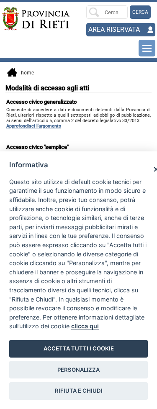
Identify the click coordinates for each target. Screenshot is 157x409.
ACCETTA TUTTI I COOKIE (79, 348)
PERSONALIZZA (78, 369)
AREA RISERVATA (114, 29)
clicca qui (85, 326)
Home (25, 73)
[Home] (17, 19)
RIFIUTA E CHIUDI (79, 390)
